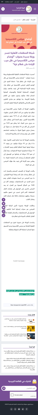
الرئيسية (33, 20)
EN (2, 2)
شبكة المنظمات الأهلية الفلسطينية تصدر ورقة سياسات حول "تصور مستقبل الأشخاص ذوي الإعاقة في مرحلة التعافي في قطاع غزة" (19, 368)
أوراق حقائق (25, 20)
